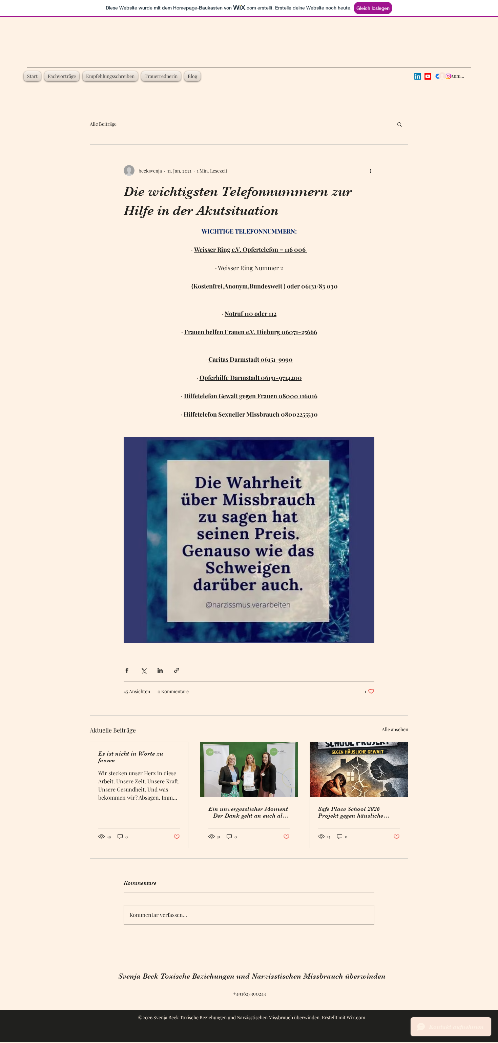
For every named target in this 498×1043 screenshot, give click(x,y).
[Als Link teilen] (176, 670)
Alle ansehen (395, 729)
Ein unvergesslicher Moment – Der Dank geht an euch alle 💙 (248, 812)
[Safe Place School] (359, 769)
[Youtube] (427, 76)
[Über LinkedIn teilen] (160, 670)
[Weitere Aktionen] (370, 170)
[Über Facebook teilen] (127, 670)
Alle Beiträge (103, 124)
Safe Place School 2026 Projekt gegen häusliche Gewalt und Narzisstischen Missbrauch (355, 812)
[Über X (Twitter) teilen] (143, 670)
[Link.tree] (417, 76)
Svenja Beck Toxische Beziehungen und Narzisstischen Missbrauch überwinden (252, 976)
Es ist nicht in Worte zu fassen (130, 757)
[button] (399, 124)
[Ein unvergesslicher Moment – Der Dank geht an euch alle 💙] (249, 769)
